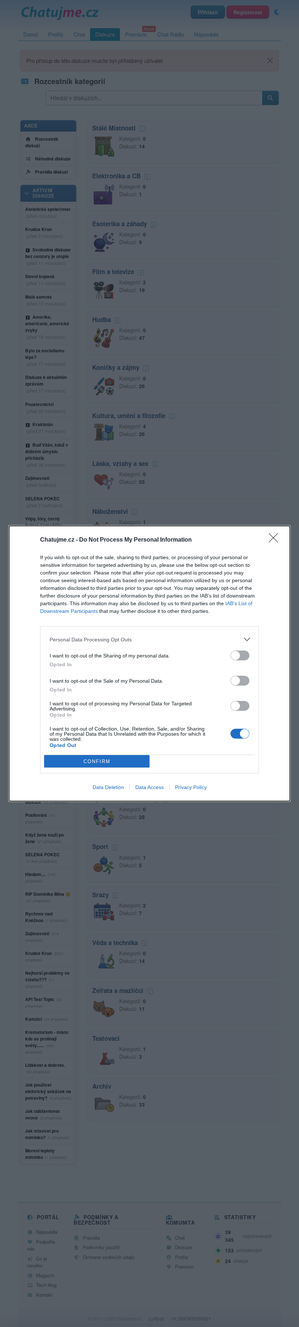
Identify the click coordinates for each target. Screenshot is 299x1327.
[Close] (276, 540)
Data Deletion (108, 787)
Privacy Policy (191, 787)
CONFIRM (97, 761)
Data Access (149, 787)
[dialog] (149, 663)
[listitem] (149, 639)
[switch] (239, 655)
